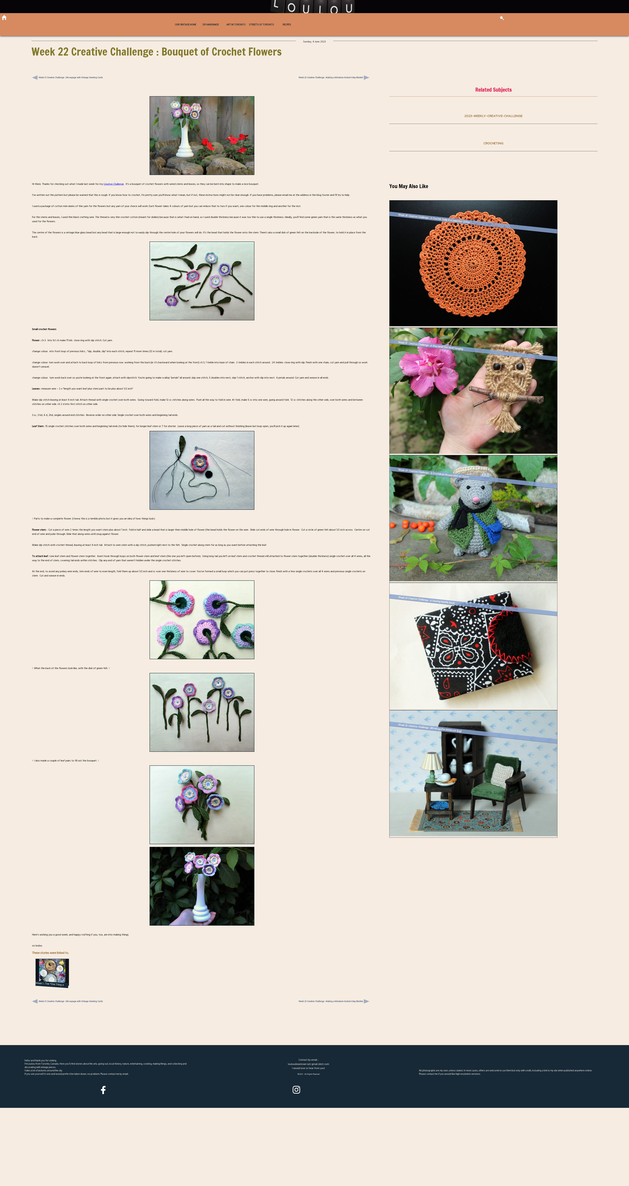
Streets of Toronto (261, 24)
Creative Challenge (114, 184)
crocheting (493, 143)
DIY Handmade (211, 24)
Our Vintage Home (185, 24)
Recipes (287, 24)
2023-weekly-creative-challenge (493, 115)
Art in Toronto (236, 24)
